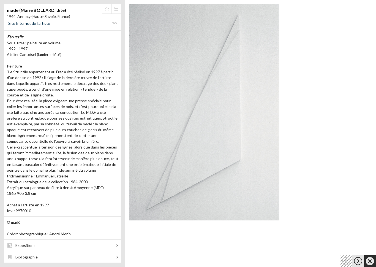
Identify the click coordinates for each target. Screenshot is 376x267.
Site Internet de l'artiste (29, 23)
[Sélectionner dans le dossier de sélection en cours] (106, 9)
